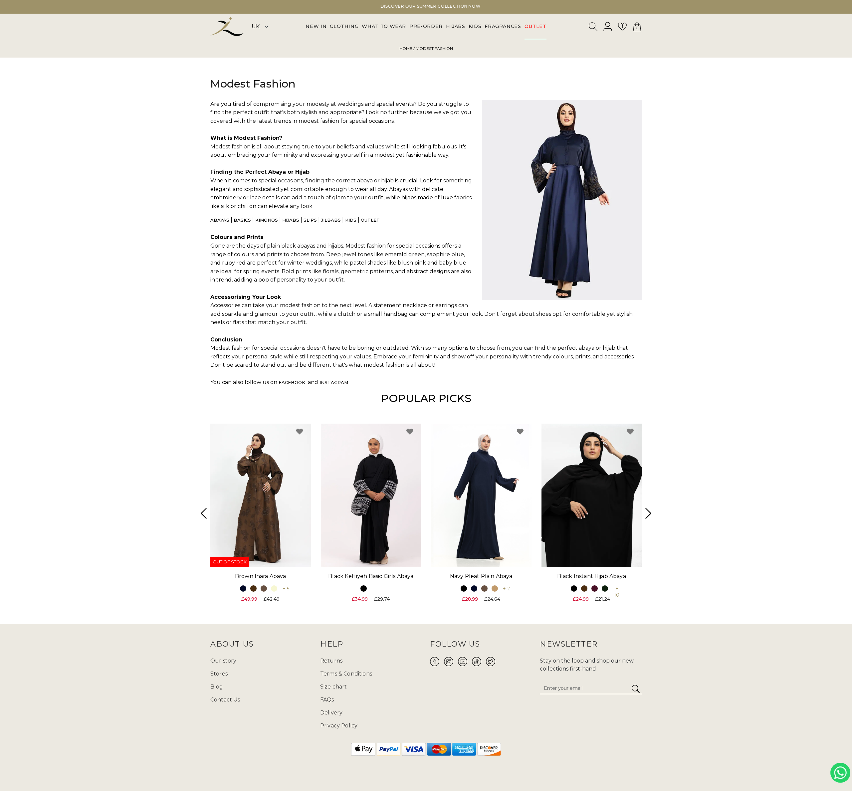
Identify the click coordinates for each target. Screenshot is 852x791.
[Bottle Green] (605, 588)
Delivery (331, 712)
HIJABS (455, 26)
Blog (216, 687)
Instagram (334, 382)
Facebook (292, 382)
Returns (331, 661)
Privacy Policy (338, 725)
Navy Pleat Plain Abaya (481, 576)
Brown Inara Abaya (260, 576)
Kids (350, 220)
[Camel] (495, 588)
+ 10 (616, 591)
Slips (310, 220)
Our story (223, 661)
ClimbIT (447, 770)
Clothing (344, 26)
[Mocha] (264, 588)
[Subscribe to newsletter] (636, 689)
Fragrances (503, 26)
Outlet (370, 220)
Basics (242, 220)
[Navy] (243, 588)
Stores (219, 674)
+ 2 (506, 588)
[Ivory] (274, 588)
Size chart (333, 687)
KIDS (475, 26)
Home (405, 48)
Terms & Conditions (346, 674)
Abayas (219, 220)
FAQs (327, 699)
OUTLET (535, 26)
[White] (374, 588)
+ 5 (286, 588)
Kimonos (266, 220)
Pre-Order (426, 26)
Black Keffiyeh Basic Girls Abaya (370, 576)
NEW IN (316, 26)
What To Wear (384, 26)
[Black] (363, 588)
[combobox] (593, 28)
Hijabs (290, 220)
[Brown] (253, 588)
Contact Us (225, 699)
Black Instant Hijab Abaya (591, 576)
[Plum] (594, 588)
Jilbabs (331, 220)
